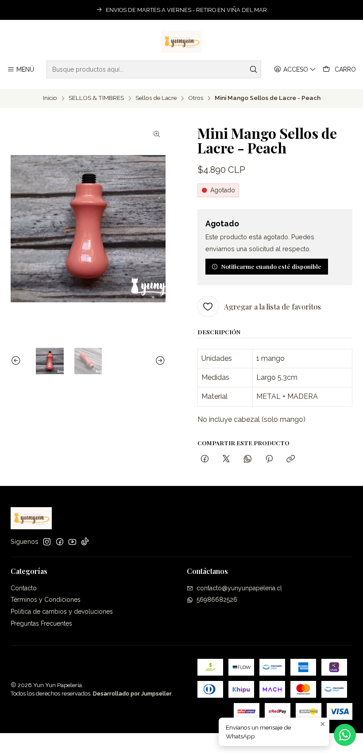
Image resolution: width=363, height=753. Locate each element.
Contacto (24, 588)
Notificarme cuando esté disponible (271, 266)
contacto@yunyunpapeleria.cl (239, 588)
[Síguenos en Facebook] (59, 541)
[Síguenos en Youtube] (72, 541)
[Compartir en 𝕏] (226, 459)
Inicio (50, 98)
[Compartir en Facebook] (204, 459)
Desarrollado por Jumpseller (132, 693)
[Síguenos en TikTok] (85, 541)
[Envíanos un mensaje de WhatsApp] (345, 735)
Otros (195, 98)
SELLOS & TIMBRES (96, 98)
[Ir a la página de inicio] (181, 42)
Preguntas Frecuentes (41, 623)
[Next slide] (159, 361)
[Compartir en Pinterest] (269, 459)
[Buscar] (253, 69)
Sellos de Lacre (156, 98)
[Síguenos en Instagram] (46, 541)
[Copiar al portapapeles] (290, 459)
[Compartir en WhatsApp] (247, 459)
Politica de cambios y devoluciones (62, 611)
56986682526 (217, 599)
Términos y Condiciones (46, 599)
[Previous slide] (17, 361)
